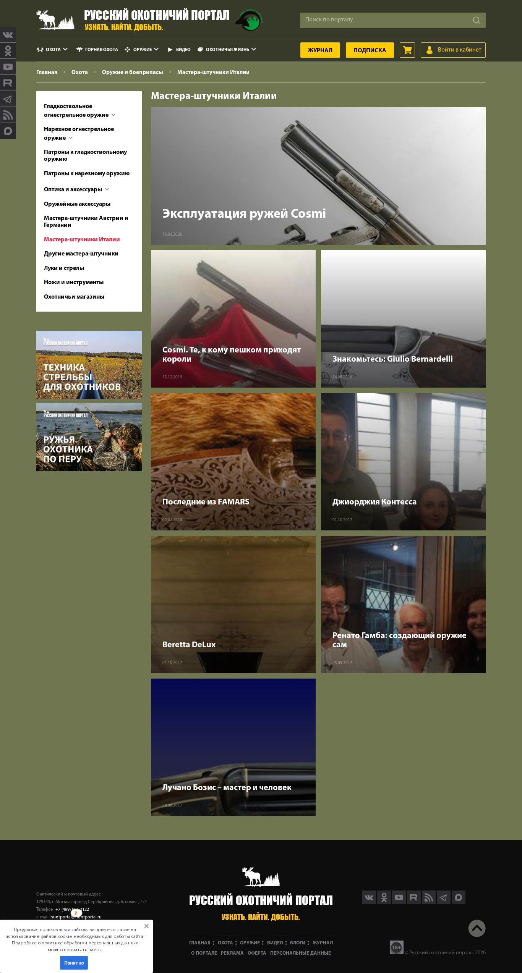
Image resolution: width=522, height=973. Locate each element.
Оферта (257, 953)
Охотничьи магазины (74, 297)
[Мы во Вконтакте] (8, 35)
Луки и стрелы (64, 268)
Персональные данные (300, 953)
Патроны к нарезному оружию (87, 174)
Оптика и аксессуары (73, 190)
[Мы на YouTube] (8, 67)
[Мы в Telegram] (8, 99)
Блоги (297, 943)
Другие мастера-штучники (81, 254)
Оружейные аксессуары (77, 204)
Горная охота (101, 50)
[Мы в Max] (8, 131)
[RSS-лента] (8, 115)
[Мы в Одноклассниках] (8, 51)
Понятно (74, 963)
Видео (183, 50)
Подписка (369, 51)
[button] (74, 939)
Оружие (142, 50)
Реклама (232, 953)
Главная (200, 943)
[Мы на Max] (458, 903)
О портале (204, 953)
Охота (53, 50)
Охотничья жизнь (227, 50)
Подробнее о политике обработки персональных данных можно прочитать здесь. (75, 946)
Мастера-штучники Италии (82, 240)
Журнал (320, 51)
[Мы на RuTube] (8, 83)
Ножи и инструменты (74, 283)
